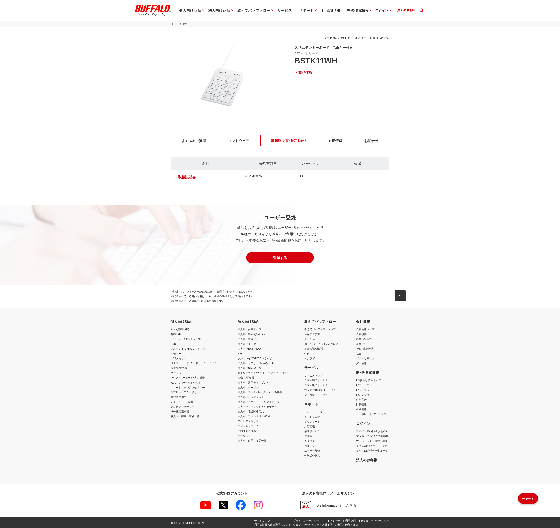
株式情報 (361, 409)
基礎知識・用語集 (314, 349)
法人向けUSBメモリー (251, 368)
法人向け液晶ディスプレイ (253, 382)
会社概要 (361, 334)
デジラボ (309, 358)
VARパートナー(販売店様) (371, 441)
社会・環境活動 (364, 349)
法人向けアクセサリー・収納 (254, 416)
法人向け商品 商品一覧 (252, 440)
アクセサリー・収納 (182, 402)
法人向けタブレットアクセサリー (257, 407)
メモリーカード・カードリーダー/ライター (195, 363)
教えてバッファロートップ (320, 329)
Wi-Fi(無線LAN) (180, 329)
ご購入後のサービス (316, 385)
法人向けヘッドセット (251, 397)
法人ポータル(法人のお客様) (372, 436)
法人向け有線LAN (248, 339)
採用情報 (361, 363)
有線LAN (176, 334)
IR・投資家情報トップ (368, 380)
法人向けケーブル (248, 387)
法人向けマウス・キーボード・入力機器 (260, 392)
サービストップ (313, 375)
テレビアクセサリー (182, 407)
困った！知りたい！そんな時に (321, 344)
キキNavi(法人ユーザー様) (371, 446)
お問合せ (309, 436)
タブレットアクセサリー (185, 392)
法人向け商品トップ (249, 329)
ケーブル (176, 373)
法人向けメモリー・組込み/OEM (256, 363)
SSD (173, 344)
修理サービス (312, 431)
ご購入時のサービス (316, 380)
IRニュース (362, 385)
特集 (307, 353)
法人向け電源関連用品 (251, 411)
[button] (280, 257)
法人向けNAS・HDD (249, 349)
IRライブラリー (365, 390)
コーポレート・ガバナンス (371, 414)
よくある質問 (312, 417)
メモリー (176, 353)
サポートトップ (313, 412)
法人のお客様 (366, 459)
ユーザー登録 (312, 451)
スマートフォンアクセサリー (188, 387)
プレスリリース (365, 358)
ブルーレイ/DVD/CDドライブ (188, 349)
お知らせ (309, 446)
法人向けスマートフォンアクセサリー (260, 402)
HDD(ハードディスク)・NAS (187, 339)
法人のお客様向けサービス (320, 390)
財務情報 (361, 404)
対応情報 (309, 426)
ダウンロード (312, 421)
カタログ (309, 441)
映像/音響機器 (179, 368)
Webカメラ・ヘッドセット (186, 382)
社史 (358, 353)
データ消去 (244, 436)
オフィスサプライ (248, 426)
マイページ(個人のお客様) (371, 431)
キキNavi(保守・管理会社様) (372, 451)
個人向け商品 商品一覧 (185, 416)
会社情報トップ (365, 329)
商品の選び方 (312, 334)
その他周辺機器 (180, 411)
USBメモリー (179, 358)
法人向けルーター (248, 344)
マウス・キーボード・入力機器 (188, 377)
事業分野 (361, 344)
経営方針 (361, 400)
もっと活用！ (311, 339)
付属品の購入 (312, 455)
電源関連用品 (178, 397)
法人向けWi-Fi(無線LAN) (252, 334)
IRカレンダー (364, 395)
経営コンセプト (365, 339)
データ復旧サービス (316, 395)
